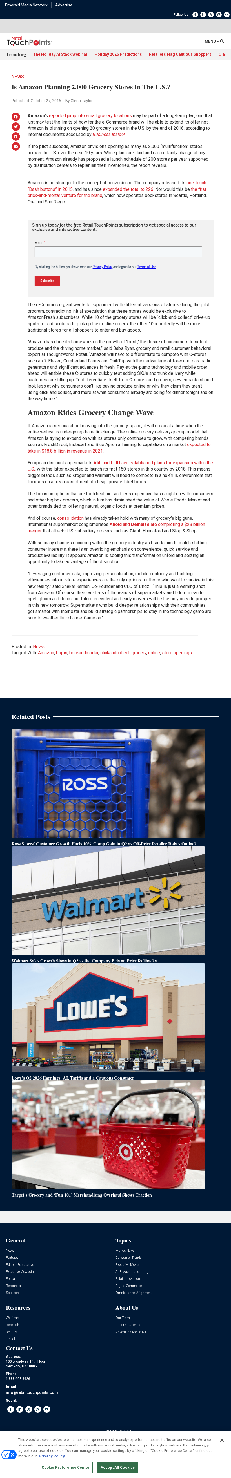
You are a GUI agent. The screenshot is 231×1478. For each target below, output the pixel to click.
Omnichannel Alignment (133, 1293)
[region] (115, 1454)
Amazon (46, 652)
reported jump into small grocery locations (90, 115)
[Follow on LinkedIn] (203, 14)
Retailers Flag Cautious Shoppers (180, 54)
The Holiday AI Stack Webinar (60, 54)
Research (12, 1325)
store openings (177, 652)
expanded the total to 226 (128, 189)
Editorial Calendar (128, 1325)
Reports (11, 1332)
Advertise (63, 5)
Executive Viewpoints (21, 1272)
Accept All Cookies (118, 1467)
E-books (11, 1339)
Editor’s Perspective (20, 1265)
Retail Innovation (127, 1279)
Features (12, 1258)
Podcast (12, 1279)
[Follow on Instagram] (219, 14)
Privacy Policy (52, 1456)
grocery (139, 652)
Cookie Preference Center (66, 1467)
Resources (13, 1286)
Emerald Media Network (26, 5)
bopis (61, 652)
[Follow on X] (211, 14)
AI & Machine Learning (131, 1272)
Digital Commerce (128, 1286)
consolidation (70, 518)
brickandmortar (83, 652)
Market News (125, 1251)
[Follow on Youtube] (227, 14)
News (18, 76)
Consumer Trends (128, 1258)
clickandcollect (115, 652)
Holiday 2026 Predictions (118, 54)
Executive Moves (127, 1265)
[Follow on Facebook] (195, 14)
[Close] (222, 1440)
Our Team (122, 1318)
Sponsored (13, 1293)
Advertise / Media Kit (130, 1332)
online (154, 652)
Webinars (13, 1318)
